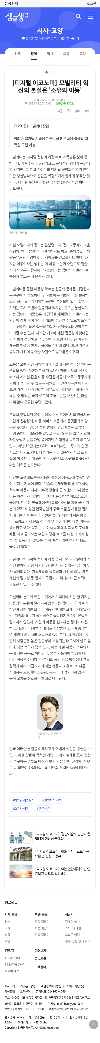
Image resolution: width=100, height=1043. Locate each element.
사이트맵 (10, 991)
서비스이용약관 (76, 986)
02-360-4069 (57, 991)
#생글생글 (43, 809)
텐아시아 (23, 1022)
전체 (17, 54)
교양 (83, 54)
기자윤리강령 (28, 986)
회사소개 (10, 986)
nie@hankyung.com (70, 1004)
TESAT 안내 (12, 958)
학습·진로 (41, 914)
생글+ (69, 914)
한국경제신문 (37, 1017)
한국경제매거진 (79, 1017)
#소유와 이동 (20, 809)
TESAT (9, 951)
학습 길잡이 (42, 928)
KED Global (40, 1022)
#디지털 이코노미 (23, 800)
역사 (50, 54)
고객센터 (25, 991)
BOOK (9, 1022)
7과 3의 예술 (73, 928)
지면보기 (40, 951)
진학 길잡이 (42, 922)
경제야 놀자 (72, 922)
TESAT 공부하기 (15, 964)
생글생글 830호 (65, 103)
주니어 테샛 (12, 971)
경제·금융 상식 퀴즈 (77, 941)
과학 (66, 54)
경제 (34, 54)
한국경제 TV (57, 1017)
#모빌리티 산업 (52, 800)
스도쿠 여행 (72, 935)
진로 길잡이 (42, 935)
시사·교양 (50, 31)
